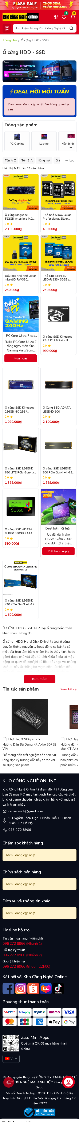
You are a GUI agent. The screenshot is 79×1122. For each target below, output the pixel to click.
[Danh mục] (7, 28)
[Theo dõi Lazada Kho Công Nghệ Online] (46, 988)
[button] (70, 72)
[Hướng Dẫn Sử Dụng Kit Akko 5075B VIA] (30, 717)
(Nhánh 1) (22, 943)
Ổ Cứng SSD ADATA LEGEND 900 (57, 409)
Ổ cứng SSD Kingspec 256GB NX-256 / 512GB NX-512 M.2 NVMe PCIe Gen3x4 (19, 410)
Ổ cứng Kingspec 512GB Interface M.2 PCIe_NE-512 (19, 217)
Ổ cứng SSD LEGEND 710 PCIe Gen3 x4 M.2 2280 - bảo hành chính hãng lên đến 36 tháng (20, 603)
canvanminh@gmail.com (25, 811)
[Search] (71, 28)
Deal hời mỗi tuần (41, 91)
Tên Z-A (27, 161)
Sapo (39, 1087)
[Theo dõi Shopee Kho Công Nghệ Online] (33, 988)
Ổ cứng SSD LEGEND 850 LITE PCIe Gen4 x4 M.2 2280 (20, 471)
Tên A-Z (10, 161)
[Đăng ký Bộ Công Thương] (39, 1112)
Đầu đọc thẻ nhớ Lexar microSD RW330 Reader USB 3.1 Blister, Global (20, 278)
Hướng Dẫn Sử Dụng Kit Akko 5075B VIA (29, 747)
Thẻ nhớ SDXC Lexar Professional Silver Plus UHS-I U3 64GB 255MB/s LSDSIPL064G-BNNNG (58, 217)
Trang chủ (10, 40)
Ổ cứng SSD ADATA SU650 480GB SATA (18, 531)
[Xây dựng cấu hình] (55, 17)
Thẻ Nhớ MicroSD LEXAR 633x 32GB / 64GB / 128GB (56, 278)
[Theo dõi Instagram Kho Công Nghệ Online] (21, 988)
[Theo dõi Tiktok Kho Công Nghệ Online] (58, 988)
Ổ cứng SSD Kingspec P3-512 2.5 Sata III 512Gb (57, 339)
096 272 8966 (19, 829)
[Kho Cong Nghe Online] (39, 4)
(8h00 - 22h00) (26, 966)
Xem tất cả (68, 689)
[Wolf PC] (39, 71)
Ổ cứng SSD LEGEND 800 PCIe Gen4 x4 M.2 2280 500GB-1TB (57, 471)
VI (11, 1058)
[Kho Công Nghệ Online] (21, 16)
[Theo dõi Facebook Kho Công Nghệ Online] (8, 988)
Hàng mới (44, 161)
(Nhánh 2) (22, 955)
